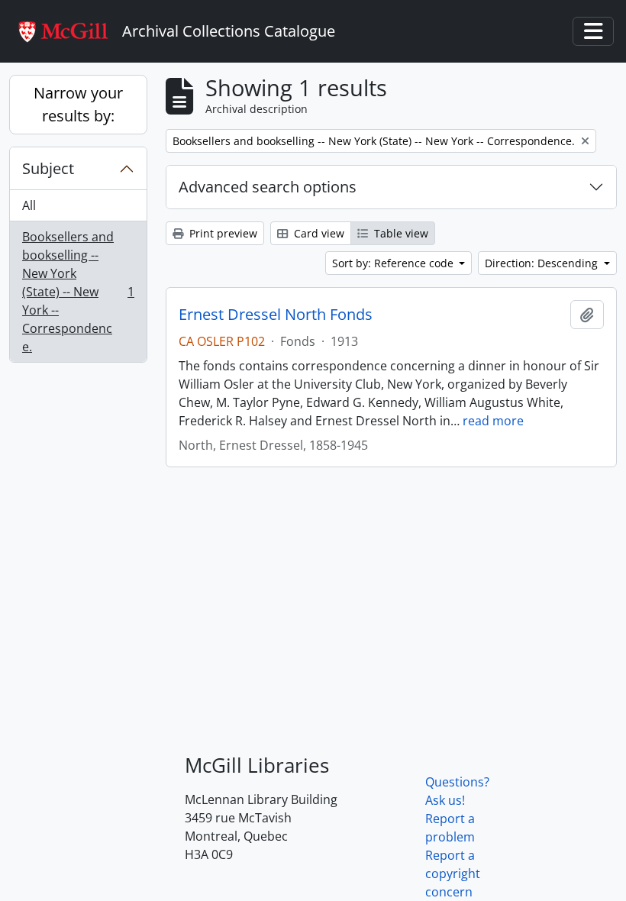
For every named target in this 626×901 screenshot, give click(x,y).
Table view (399, 233)
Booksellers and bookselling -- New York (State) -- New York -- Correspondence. (77, 291)
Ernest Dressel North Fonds (276, 314)
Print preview (221, 233)
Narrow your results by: (78, 104)
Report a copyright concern (452, 873)
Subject (48, 168)
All (29, 205)
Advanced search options (268, 186)
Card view (317, 233)
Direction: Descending (543, 263)
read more (493, 420)
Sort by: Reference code (394, 263)
